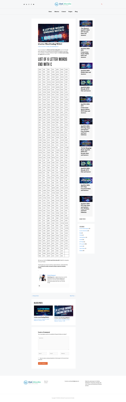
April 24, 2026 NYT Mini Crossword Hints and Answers (86, 187)
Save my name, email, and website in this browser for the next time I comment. (53, 359)
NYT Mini (81, 242)
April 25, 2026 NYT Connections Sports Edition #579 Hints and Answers (85, 108)
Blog (76, 12)
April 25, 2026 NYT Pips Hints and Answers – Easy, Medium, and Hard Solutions (85, 130)
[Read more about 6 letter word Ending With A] (43, 310)
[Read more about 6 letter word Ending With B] (63, 311)
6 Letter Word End (83, 231)
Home (50, 12)
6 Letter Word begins (84, 228)
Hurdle (81, 240)
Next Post (72, 296)
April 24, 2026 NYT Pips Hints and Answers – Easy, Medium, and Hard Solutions (85, 208)
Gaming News (82, 237)
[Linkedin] (26, 4)
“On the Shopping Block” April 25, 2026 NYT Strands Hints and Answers (86, 151)
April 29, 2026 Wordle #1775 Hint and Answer (86, 89)
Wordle (81, 251)
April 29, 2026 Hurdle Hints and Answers (86, 72)
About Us (46, 381)
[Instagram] (28, 4)
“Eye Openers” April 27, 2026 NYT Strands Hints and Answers (85, 31)
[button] (101, 4)
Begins (70, 12)
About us (56, 12)
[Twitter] (24, 4)
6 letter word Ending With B (61, 318)
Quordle (81, 246)
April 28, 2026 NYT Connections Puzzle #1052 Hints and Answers (85, 53)
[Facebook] (31, 4)
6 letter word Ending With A (41, 317)
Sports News (82, 248)
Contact (64, 12)
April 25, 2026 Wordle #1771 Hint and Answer (86, 170)
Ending (48, 46)
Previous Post (35, 296)
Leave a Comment (42, 46)
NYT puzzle (82, 244)
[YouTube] (33, 4)
